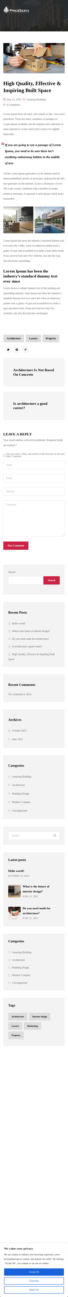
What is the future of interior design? (31, 631)
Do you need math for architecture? (30, 638)
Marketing (32, 1026)
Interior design (39, 1016)
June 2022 (17, 739)
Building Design (20, 793)
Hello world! (18, 623)
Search (11, 572)
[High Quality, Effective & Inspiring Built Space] (8, 349)
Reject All (34, 1290)
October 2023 (19, 730)
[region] (34, 1270)
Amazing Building (36, 99)
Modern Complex (21, 802)
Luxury (33, 338)
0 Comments (13, 104)
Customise (34, 1281)
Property (51, 338)
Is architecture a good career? (27, 646)
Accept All (34, 1272)
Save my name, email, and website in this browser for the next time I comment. (35, 455)
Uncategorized (19, 810)
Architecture (14, 338)
